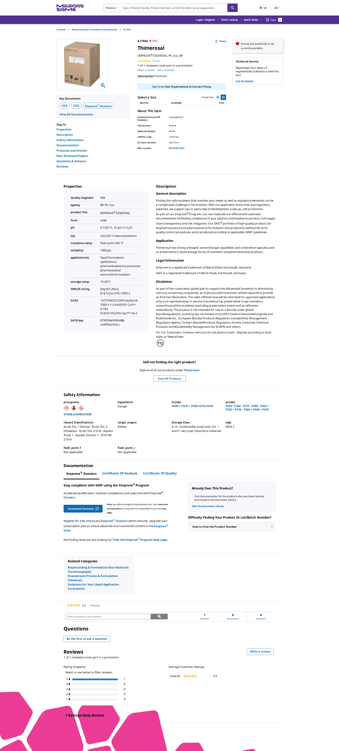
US (265, 8)
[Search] (232, 8)
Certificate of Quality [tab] (160, 473)
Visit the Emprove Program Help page (140, 540)
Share (222, 41)
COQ (76, 105)
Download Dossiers (81, 509)
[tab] (64, 29)
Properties (63, 129)
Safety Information (69, 140)
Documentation (67, 145)
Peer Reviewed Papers (72, 156)
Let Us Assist (244, 81)
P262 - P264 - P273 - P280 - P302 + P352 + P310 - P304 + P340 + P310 (247, 407)
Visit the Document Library (208, 506)
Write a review (146, 70)
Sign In (156, 86)
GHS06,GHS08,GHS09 (77, 414)
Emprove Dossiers (98, 106)
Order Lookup (229, 19)
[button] (205, 20)
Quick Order (251, 19)
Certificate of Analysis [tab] (119, 473)
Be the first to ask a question (87, 639)
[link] (73, 605)
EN (276, 8)
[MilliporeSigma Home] (70, 7)
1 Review (95, 606)
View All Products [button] (169, 379)
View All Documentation (76, 114)
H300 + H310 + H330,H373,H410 (192, 406)
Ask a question (166, 70)
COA (64, 105)
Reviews (62, 166)
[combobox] (170, 8)
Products (61, 29)
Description (64, 135)
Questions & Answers (71, 161)
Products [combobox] (111, 8)
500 (102, 198)
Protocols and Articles (71, 150)
